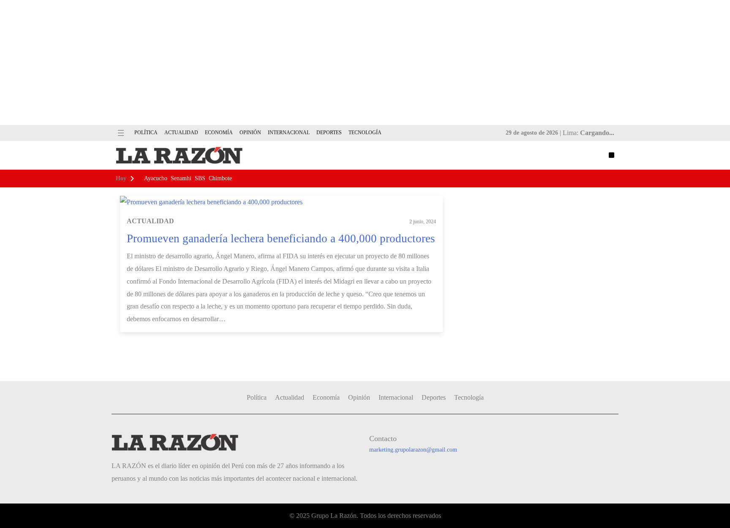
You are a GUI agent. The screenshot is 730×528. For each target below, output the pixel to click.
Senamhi (181, 178)
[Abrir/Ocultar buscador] (611, 155)
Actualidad (150, 221)
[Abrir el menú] (121, 133)
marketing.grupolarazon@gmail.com (413, 450)
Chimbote (220, 178)
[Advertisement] (365, 62)
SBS (200, 178)
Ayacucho (155, 178)
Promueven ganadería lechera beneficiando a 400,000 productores (281, 238)
